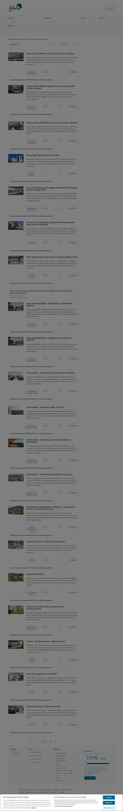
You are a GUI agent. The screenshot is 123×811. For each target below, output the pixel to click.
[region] (61, 802)
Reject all (109, 802)
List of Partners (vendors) (63, 806)
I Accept (109, 797)
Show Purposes (109, 808)
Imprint (33, 808)
